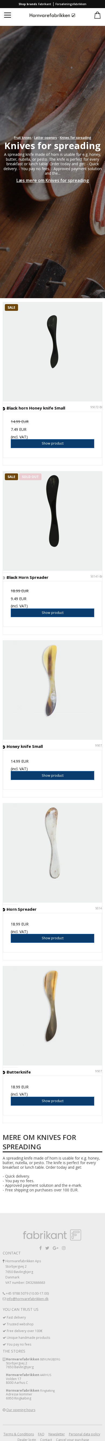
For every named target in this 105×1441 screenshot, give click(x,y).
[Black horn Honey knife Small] (52, 351)
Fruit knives (23, 137)
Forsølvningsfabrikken (70, 4)
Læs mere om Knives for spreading (52, 180)
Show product (53, 443)
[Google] (55, 1248)
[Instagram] (64, 1248)
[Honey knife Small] (52, 690)
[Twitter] (47, 1248)
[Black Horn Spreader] (52, 521)
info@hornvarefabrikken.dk (27, 1298)
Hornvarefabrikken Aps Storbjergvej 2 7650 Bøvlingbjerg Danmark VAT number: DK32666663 (25, 1272)
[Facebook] (40, 1248)
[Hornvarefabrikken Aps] (53, 15)
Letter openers (45, 137)
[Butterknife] (52, 1015)
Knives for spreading (75, 137)
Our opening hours (20, 1410)
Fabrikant (44, 4)
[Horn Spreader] (52, 853)
